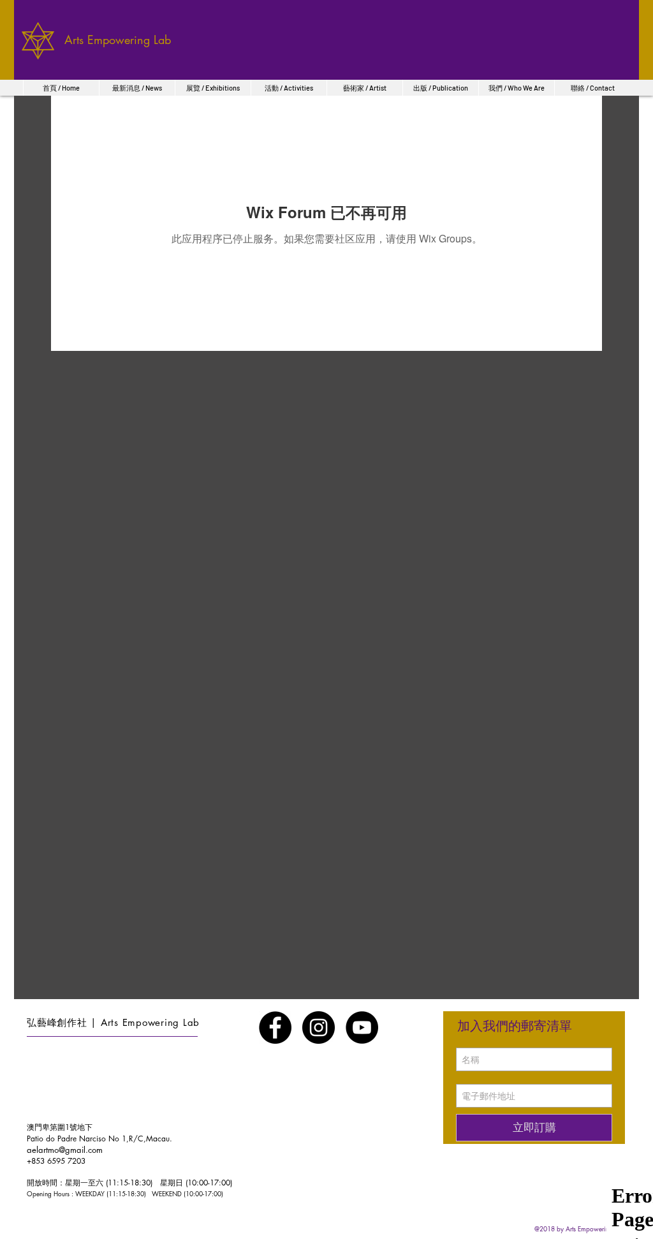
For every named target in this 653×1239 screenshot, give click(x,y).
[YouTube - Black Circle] (362, 1027)
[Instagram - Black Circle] (318, 1027)
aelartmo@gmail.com (65, 1149)
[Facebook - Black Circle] (275, 1027)
